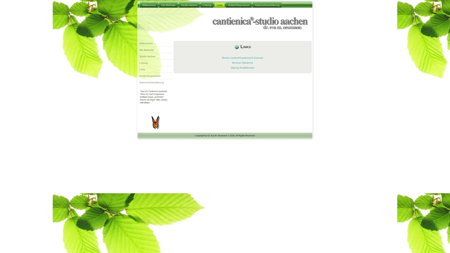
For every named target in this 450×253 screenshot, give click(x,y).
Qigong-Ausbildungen (243, 67)
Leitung (207, 5)
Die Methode (168, 5)
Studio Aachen (189, 5)
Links (220, 5)
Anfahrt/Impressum (238, 5)
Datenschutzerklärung (267, 5)
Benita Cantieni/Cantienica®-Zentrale (242, 57)
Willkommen (149, 5)
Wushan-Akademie (242, 62)
